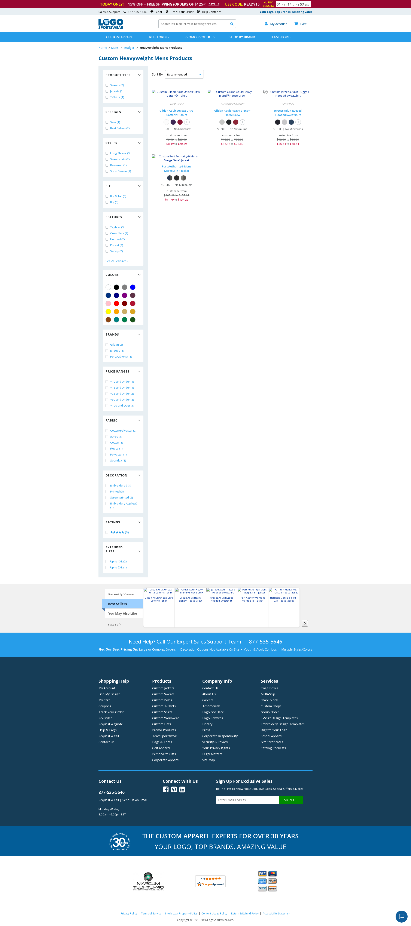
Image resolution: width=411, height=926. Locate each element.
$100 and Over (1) (122, 405)
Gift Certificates (272, 742)
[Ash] (222, 122)
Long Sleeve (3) (120, 153)
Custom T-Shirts (164, 706)
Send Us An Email (134, 800)
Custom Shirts (162, 712)
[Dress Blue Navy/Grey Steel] (170, 178)
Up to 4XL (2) (118, 561)
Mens (115, 48)
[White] (108, 287)
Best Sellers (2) (120, 128)
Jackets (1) (117, 91)
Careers (207, 700)
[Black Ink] (277, 122)
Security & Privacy (215, 742)
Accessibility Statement (276, 913)
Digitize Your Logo (274, 730)
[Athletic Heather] (284, 122)
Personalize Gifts (164, 754)
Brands (112, 334)
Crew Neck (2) (119, 233)
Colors (112, 275)
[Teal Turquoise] (116, 319)
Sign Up (291, 800)
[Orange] (116, 311)
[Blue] (133, 287)
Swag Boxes (269, 688)
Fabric (112, 420)
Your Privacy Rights (216, 748)
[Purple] (124, 295)
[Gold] (133, 311)
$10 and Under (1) (122, 381)
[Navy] (116, 295)
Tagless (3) (117, 227)
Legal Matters (212, 754)
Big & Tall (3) (118, 196)
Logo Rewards (212, 718)
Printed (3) (117, 491)
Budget (129, 48)
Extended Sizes (114, 549)
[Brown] (108, 319)
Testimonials (211, 706)
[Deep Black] (176, 178)
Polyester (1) (118, 454)
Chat (159, 12)
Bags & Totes (162, 742)
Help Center (210, 12)
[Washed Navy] (291, 122)
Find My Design (109, 694)
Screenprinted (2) (121, 497)
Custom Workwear (165, 718)
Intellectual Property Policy (181, 913)
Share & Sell (269, 700)
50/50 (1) (116, 436)
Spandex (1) (118, 460)
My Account (106, 688)
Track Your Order (182, 12)
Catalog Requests (273, 748)
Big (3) (114, 202)
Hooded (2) (117, 239)
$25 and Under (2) (122, 393)
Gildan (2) (116, 344)
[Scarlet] (133, 303)
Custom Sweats (163, 694)
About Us (209, 694)
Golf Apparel (161, 748)
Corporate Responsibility (220, 736)
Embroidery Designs (283, 724)
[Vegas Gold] (124, 311)
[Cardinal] (133, 295)
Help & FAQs (107, 730)
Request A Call (108, 736)
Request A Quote (110, 724)
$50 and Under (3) (122, 399)
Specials (113, 112)
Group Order (270, 712)
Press (206, 730)
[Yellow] (108, 311)
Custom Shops (271, 706)
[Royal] (108, 295)
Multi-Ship (268, 694)
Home (102, 48)
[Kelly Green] (124, 319)
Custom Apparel (120, 37)
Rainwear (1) (118, 165)
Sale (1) (115, 122)
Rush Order (159, 37)
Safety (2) (116, 251)
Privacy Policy (129, 913)
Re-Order (105, 718)
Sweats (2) (117, 85)
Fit (108, 186)
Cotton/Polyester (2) (123, 430)
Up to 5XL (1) (118, 567)
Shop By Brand (242, 37)
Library (207, 724)
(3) (126, 532)
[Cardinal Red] (235, 122)
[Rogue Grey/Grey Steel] (183, 178)
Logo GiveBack (212, 712)
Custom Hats (161, 724)
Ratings (113, 522)
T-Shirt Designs (279, 718)
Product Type (118, 75)
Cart (300, 24)
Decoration (116, 475)
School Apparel (271, 736)
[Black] (116, 287)
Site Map (208, 760)
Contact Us (106, 742)
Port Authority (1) (121, 356)
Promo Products (199, 37)
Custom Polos (162, 700)
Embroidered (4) (120, 485)
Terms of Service (151, 913)
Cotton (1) (116, 442)
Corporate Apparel (165, 760)
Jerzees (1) (117, 350)
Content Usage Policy (214, 913)
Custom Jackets (163, 688)
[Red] (116, 303)
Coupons (104, 706)
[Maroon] (124, 303)
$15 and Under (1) (122, 387)
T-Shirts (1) (117, 97)
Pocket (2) (116, 245)
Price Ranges (118, 371)
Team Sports (280, 37)
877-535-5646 (137, 12)
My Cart (104, 700)
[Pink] (108, 303)
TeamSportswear (164, 736)
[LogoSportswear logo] (110, 28)
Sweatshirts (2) (120, 159)
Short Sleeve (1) (120, 171)
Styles (111, 143)
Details (213, 4)
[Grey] (124, 287)
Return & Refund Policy (245, 913)
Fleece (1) (116, 448)
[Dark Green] (133, 319)
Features (114, 217)
